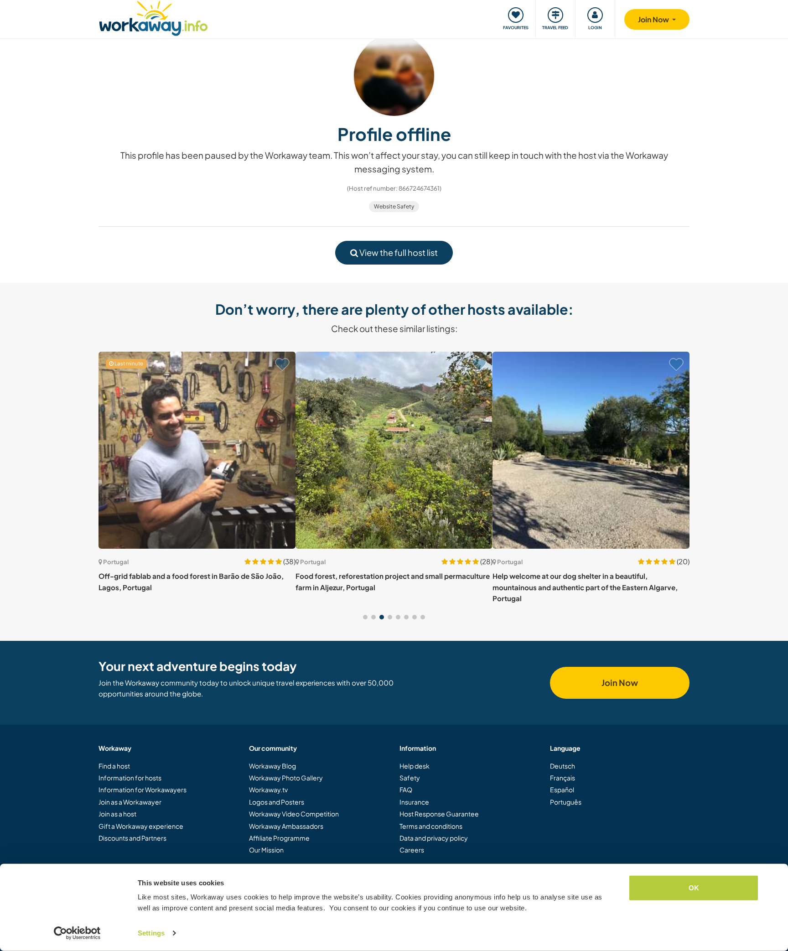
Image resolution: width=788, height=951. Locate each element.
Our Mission (266, 850)
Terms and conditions (430, 826)
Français (562, 778)
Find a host (114, 766)
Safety (409, 778)
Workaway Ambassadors (286, 826)
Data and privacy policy (433, 838)
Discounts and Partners (132, 838)
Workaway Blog (272, 766)
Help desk (414, 766)
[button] (365, 617)
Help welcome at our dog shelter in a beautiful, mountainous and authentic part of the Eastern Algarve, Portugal (585, 587)
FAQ (405, 789)
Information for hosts (129, 778)
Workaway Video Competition (294, 814)
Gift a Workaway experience (140, 826)
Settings (151, 933)
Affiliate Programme (279, 838)
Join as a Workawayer (129, 802)
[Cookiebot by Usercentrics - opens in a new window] (77, 933)
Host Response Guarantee (439, 814)
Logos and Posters (276, 802)
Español (562, 789)
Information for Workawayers (142, 789)
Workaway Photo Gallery (286, 778)
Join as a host (117, 814)
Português (565, 802)
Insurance (414, 802)
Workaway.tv (268, 789)
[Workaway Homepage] (153, 17)
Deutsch (562, 766)
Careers (411, 850)
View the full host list (398, 252)
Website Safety (394, 206)
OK (694, 888)
